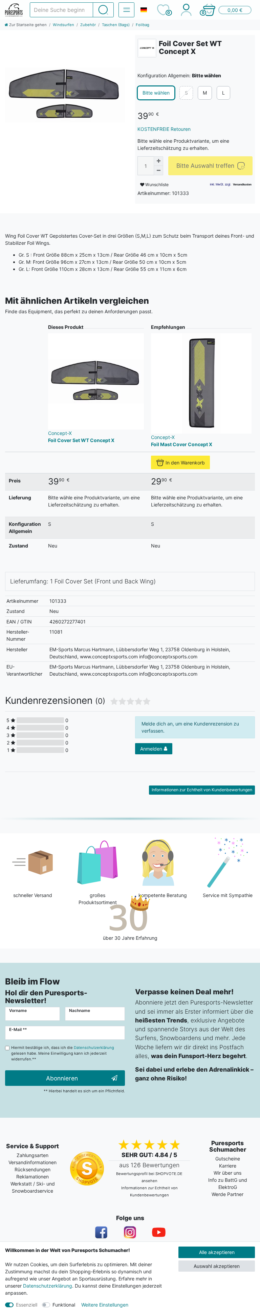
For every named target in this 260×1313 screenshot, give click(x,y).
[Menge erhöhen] (158, 161)
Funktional (63, 1305)
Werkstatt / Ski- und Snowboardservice (32, 1187)
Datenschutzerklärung (47, 1286)
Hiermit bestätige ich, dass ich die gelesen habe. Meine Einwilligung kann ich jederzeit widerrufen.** (62, 1053)
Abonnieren (62, 1078)
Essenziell (26, 1305)
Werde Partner (227, 1194)
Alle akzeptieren (217, 1252)
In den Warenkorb (185, 462)
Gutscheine (227, 1158)
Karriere (227, 1166)
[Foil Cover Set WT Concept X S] (65, 95)
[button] (227, 10)
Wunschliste (156, 184)
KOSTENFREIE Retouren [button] (164, 129)
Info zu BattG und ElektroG (227, 1183)
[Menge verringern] (158, 170)
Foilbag (142, 24)
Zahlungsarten (32, 1155)
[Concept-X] (146, 48)
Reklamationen (32, 1176)
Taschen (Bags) (116, 24)
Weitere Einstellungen (104, 1305)
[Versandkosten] (242, 184)
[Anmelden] (186, 10)
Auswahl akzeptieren (217, 1266)
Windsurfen (63, 24)
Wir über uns (227, 1173)
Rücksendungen (32, 1169)
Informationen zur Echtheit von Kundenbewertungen (202, 789)
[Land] (143, 10)
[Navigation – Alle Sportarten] (126, 9)
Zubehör (88, 24)
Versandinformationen (32, 1162)
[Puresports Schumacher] (14, 10)
